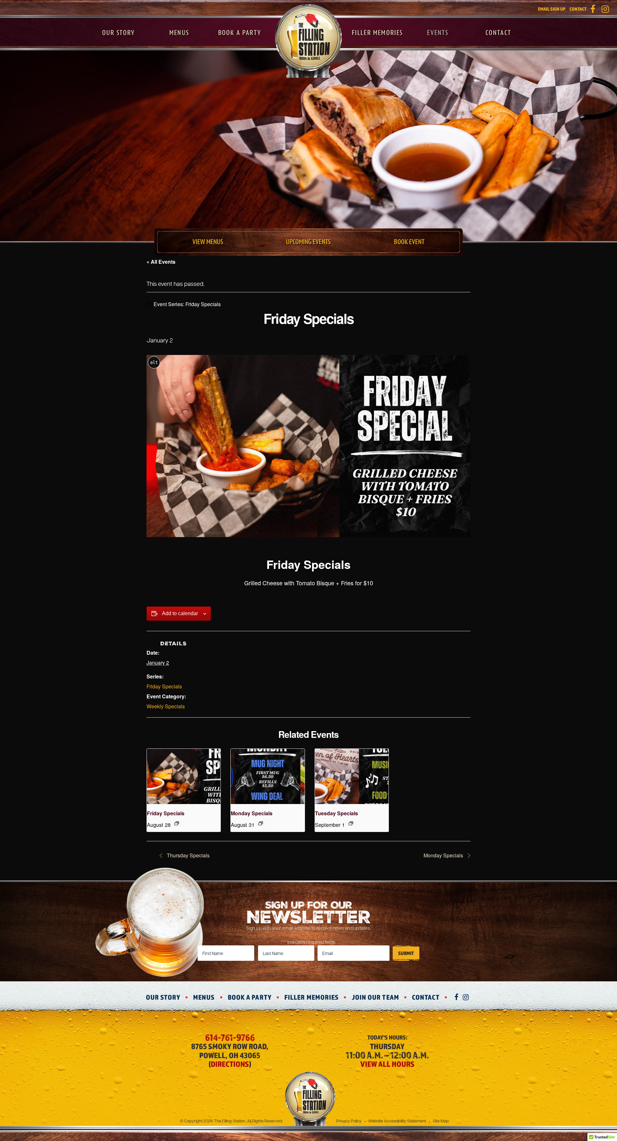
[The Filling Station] (308, 41)
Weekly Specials (166, 706)
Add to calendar (180, 613)
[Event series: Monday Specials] (260, 823)
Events (437, 33)
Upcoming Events (308, 242)
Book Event (409, 242)
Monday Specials (252, 813)
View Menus (207, 242)
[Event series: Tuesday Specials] (351, 823)
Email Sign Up (552, 9)
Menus (179, 33)
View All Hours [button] (387, 1063)
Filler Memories (377, 33)
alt (154, 362)
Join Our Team (375, 997)
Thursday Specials (187, 855)
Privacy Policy (349, 1120)
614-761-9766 (230, 1037)
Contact (577, 9)
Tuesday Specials (336, 813)
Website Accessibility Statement (397, 1120)
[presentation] (183, 776)
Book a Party (239, 33)
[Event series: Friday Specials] (176, 823)
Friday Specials (164, 686)
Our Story (118, 33)
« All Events (161, 261)
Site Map (441, 1120)
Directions (230, 1063)
